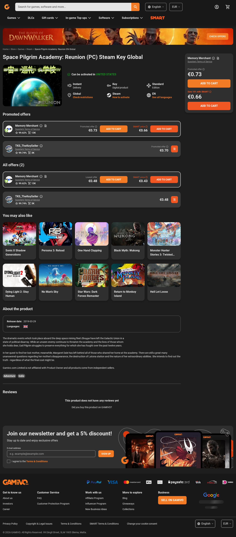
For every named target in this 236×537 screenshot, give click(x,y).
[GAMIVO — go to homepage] (7, 7)
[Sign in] (217, 7)
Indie (21, 376)
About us (7, 498)
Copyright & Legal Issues (39, 523)
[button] (9, 128)
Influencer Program (95, 503)
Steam (29, 49)
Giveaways (128, 503)
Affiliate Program (94, 498)
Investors (8, 503)
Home (5, 49)
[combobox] (73, 7)
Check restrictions (83, 97)
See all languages (162, 97)
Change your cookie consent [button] (142, 523)
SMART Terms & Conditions (104, 523)
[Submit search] (135, 7)
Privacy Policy (10, 523)
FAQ (39, 498)
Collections (128, 509)
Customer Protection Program (53, 503)
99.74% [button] (23, 152)
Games (21, 49)
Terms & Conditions (37, 461)
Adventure (9, 376)
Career (6, 509)
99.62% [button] (23, 132)
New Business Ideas (96, 509)
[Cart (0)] (228, 7)
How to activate (121, 97)
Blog (124, 498)
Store (13, 49)
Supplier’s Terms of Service (27, 129)
